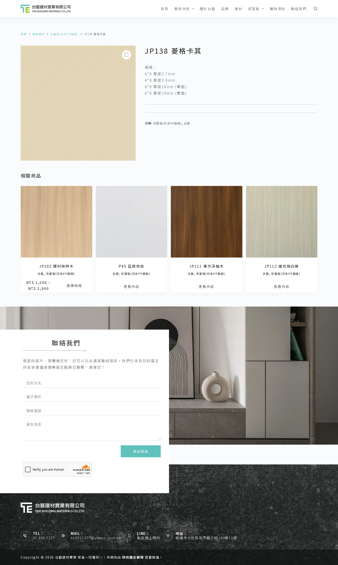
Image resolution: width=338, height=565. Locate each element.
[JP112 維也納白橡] (282, 222)
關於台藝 (207, 8)
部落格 (254, 8)
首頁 (165, 8)
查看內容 (131, 286)
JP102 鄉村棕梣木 (56, 266)
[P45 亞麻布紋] (131, 222)
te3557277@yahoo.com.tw (96, 537)
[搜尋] (315, 8)
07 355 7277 (44, 537)
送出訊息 (141, 451)
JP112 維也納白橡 (281, 266)
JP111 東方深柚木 (206, 266)
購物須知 (277, 8)
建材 (238, 8)
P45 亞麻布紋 (131, 266)
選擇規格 (74, 285)
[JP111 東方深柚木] (206, 222)
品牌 (225, 8)
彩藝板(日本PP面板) (167, 123)
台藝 (187, 123)
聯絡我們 (298, 8)
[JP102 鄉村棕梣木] (56, 222)
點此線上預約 (148, 537)
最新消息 (182, 8)
